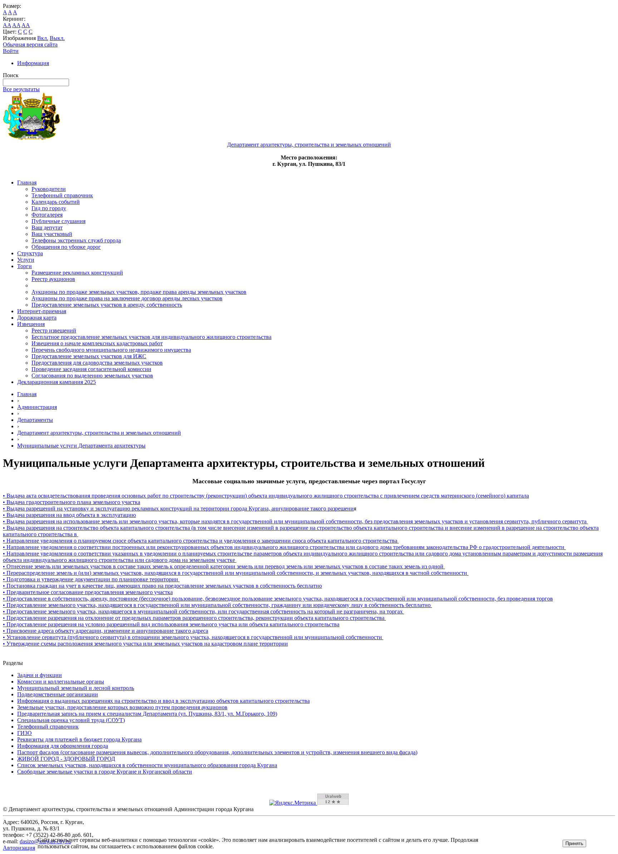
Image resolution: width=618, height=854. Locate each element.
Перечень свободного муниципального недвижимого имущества (111, 350)
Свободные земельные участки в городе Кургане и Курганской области (104, 772)
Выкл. (57, 38)
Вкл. (42, 38)
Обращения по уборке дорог (66, 247)
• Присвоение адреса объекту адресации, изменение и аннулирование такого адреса (105, 631)
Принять (574, 843)
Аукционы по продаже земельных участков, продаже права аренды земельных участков (138, 292)
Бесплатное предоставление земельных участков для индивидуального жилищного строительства (151, 337)
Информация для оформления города (62, 746)
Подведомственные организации (57, 694)
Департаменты (35, 420)
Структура (30, 253)
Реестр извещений (53, 330)
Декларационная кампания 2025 (56, 382)
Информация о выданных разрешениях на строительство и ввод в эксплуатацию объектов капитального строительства (163, 701)
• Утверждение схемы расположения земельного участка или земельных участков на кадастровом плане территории (145, 644)
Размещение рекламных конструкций (77, 273)
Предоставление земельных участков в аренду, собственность (106, 305)
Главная (26, 182)
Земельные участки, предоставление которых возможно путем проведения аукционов (122, 707)
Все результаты (21, 89)
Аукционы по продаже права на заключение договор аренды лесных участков (126, 298)
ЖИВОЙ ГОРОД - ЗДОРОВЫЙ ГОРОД (66, 759)
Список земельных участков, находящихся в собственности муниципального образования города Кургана (147, 765)
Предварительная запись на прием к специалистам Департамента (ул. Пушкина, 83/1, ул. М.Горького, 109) (147, 714)
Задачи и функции (39, 675)
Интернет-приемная (41, 311)
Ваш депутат (47, 227)
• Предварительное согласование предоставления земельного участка (88, 592)
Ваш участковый (51, 234)
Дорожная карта (37, 318)
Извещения (31, 324)
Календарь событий (55, 202)
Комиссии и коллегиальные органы (60, 681)
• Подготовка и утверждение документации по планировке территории (91, 579)
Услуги (25, 260)
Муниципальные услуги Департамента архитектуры (81, 446)
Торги (24, 266)
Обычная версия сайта (30, 44)
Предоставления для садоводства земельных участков (97, 363)
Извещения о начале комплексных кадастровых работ (97, 343)
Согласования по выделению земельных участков (92, 375)
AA (7, 25)
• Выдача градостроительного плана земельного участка (71, 502)
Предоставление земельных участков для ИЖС (88, 356)
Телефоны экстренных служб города (76, 240)
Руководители (48, 189)
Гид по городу (48, 208)
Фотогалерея (47, 215)
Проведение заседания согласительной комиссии (91, 369)
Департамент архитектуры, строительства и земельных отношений (99, 433)
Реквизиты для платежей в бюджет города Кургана (79, 739)
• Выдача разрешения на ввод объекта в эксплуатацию (69, 515)
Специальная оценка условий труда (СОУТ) (71, 720)
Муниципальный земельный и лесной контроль (75, 688)
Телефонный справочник (62, 195)
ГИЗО (24, 733)
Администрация (37, 407)
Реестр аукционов (53, 279)
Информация (33, 63)
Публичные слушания (58, 221)
